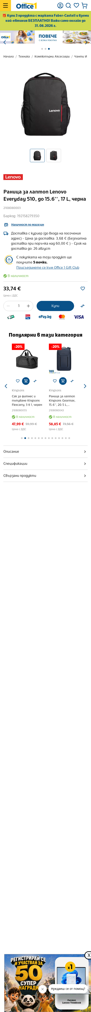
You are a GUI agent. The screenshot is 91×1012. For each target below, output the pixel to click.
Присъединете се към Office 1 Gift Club (47, 268)
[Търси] (68, 5)
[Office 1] (26, 5)
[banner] (45, 37)
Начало (8, 56)
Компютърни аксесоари (52, 56)
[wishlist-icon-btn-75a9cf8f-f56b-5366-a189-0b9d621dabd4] (83, 288)
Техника (24, 56)
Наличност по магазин (27, 224)
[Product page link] (27, 359)
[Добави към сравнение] (82, 306)
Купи (55, 306)
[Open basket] (84, 5)
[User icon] (60, 5)
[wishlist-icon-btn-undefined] (17, 381)
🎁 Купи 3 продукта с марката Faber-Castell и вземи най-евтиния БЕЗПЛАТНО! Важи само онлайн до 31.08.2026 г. (45, 21)
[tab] (45, 452)
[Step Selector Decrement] (8, 306)
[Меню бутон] (5, 5)
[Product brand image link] (13, 177)
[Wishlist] (76, 5)
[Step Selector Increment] (28, 306)
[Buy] (26, 381)
